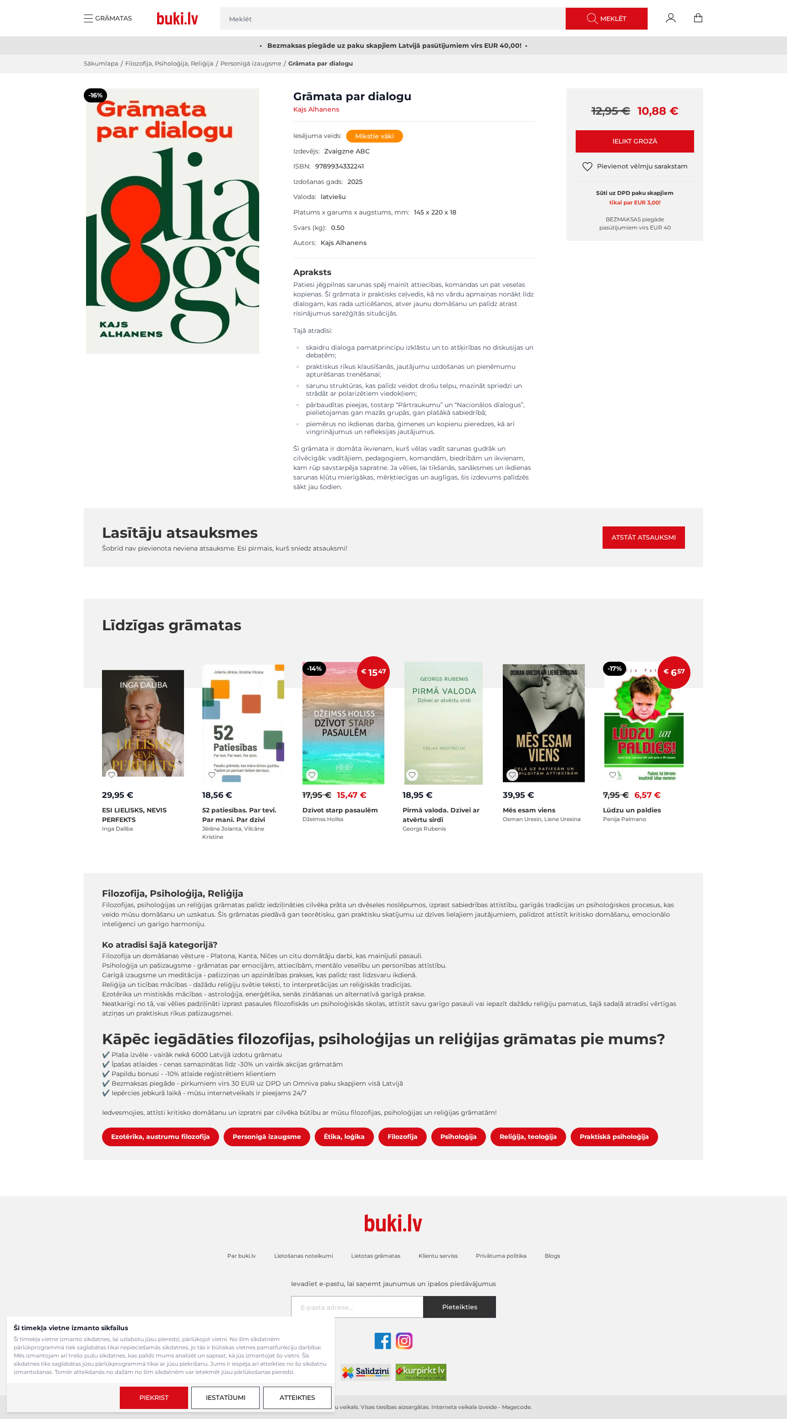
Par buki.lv (241, 1255)
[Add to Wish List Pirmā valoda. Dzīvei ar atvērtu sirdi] (412, 775)
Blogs (552, 1255)
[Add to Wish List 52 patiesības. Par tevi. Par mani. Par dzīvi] (212, 775)
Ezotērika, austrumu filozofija (160, 1137)
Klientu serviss (438, 1255)
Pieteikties (459, 1307)
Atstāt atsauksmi (644, 537)
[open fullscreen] (172, 221)
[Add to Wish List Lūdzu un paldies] (612, 775)
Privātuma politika (501, 1255)
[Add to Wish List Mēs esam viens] (512, 775)
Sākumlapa (101, 63)
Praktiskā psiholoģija (614, 1137)
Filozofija (403, 1137)
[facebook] (382, 1340)
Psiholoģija (458, 1137)
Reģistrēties (735, 1378)
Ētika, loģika (344, 1137)
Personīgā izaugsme (250, 63)
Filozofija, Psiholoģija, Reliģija (169, 63)
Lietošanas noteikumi (636, 1357)
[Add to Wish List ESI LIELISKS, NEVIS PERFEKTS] (112, 775)
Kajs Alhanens (316, 109)
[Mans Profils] (671, 18)
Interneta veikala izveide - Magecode (481, 1407)
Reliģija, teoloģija (528, 1137)
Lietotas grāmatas (375, 1255)
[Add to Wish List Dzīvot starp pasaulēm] (312, 775)
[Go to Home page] (179, 18)
